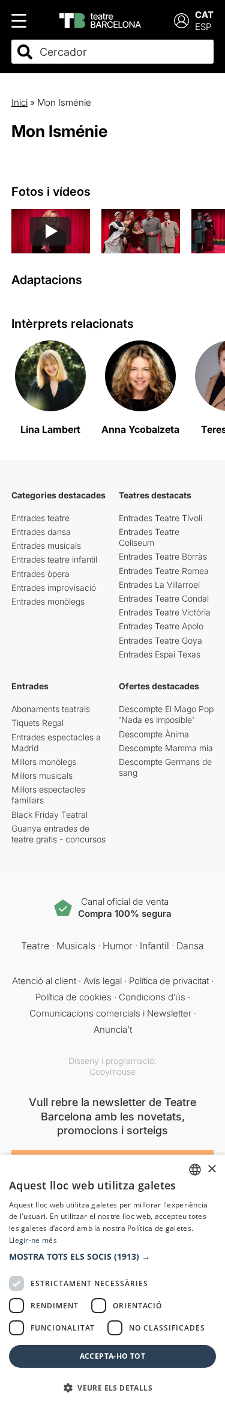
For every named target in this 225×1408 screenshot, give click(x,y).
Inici (19, 102)
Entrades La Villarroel (159, 584)
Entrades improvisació (53, 587)
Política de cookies (73, 997)
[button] (112, 1256)
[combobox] (123, 51)
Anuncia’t (113, 1029)
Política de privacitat (169, 981)
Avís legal (102, 981)
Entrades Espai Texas (159, 654)
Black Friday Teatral (49, 814)
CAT (204, 14)
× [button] (211, 1169)
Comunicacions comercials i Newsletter (110, 1013)
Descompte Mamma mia (166, 748)
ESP (203, 26)
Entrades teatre (40, 518)
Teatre (35, 946)
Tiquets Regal (37, 723)
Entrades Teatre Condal (164, 598)
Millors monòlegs (43, 762)
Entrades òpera (40, 574)
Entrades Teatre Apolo (161, 626)
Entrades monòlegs (48, 601)
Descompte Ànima (154, 734)
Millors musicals (42, 775)
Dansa (190, 946)
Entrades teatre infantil (54, 559)
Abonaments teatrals (50, 709)
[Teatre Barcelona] (100, 20)
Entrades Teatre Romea (164, 571)
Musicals (75, 946)
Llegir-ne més (33, 1240)
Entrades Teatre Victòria (165, 612)
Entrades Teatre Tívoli (160, 518)
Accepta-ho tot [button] (113, 1356)
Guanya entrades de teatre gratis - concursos (58, 833)
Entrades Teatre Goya (160, 640)
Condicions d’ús (152, 997)
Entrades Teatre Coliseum (149, 537)
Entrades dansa (41, 532)
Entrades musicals (46, 545)
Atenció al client (44, 981)
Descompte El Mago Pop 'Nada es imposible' (166, 714)
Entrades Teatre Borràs (163, 556)
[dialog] (112, 1281)
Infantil (154, 946)
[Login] (181, 20)
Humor (118, 946)
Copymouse (112, 1071)
